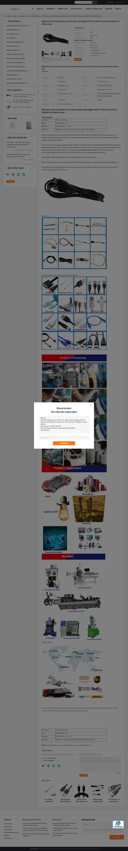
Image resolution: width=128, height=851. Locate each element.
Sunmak (64, 443)
